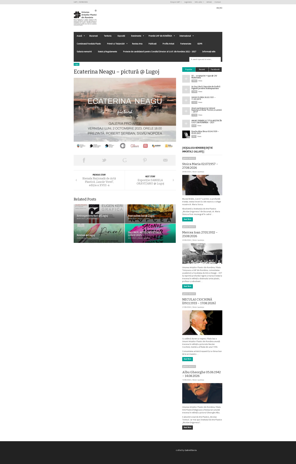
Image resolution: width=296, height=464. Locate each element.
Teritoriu (107, 36)
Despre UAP (174, 2)
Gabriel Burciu (191, 450)
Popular (188, 69)
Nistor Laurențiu (198, 172)
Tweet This (104, 160)
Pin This (145, 160)
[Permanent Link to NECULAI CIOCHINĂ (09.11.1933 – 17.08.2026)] (202, 322)
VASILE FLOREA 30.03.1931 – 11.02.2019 (203, 98)
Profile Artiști (168, 44)
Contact (218, 2)
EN (218, 8)
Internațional (183, 37)
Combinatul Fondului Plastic (89, 44)
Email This (165, 160)
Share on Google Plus (124, 160)
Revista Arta (137, 44)
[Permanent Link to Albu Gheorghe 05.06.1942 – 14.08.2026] (202, 393)
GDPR (199, 44)
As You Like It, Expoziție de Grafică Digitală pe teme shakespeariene (205, 88)
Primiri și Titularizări (114, 44)
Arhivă (209, 2)
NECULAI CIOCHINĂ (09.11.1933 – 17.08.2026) (199, 301)
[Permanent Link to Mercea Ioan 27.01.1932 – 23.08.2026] (202, 253)
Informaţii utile (208, 51)
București (93, 36)
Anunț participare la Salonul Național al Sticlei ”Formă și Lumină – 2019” (206, 110)
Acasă (78, 37)
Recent (202, 69)
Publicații (152, 44)
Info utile (197, 2)
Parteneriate (185, 44)
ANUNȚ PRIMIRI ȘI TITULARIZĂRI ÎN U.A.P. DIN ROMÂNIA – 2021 (206, 122)
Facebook (215, 69)
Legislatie (188, 2)
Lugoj (76, 64)
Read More (187, 219)
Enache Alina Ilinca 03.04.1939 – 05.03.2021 (205, 132)
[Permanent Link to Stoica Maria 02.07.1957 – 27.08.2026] (202, 185)
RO (221, 8)
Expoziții (121, 36)
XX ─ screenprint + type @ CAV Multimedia (204, 77)
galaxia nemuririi (189, 158)
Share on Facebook (84, 160)
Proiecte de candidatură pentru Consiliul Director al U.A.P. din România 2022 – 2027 (159, 51)
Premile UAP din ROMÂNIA (159, 37)
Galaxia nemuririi (84, 51)
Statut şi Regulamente (107, 51)
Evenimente (134, 37)
